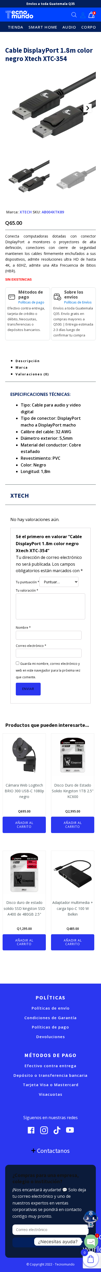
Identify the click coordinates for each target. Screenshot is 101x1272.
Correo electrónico (31, 646)
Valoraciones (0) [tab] (32, 374)
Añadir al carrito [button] (24, 825)
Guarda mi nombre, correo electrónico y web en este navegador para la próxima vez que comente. (48, 670)
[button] (27, 177)
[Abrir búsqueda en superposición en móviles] (74, 14)
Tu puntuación (27, 582)
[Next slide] (87, 108)
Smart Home (42, 27)
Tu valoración (27, 590)
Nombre (23, 627)
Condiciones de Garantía (50, 1018)
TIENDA (15, 27)
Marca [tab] (22, 367)
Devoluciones (50, 1036)
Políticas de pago (31, 302)
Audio (69, 27)
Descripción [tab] (28, 361)
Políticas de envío (51, 1008)
